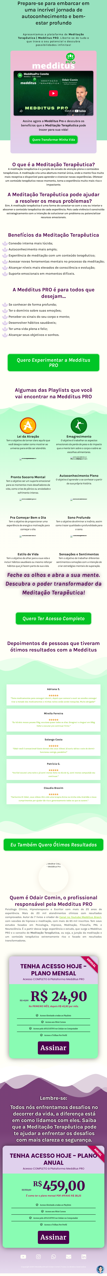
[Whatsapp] (53, 1256)
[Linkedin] (84, 1256)
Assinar (53, 1048)
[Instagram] (38, 1256)
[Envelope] (68, 1256)
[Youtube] (23, 1256)
